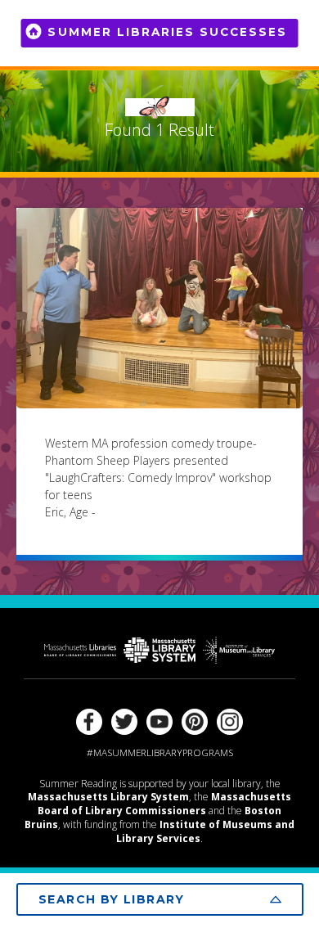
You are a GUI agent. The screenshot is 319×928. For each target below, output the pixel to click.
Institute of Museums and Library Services (205, 831)
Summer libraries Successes (167, 31)
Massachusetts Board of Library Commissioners (164, 804)
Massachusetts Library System (108, 797)
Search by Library (111, 899)
